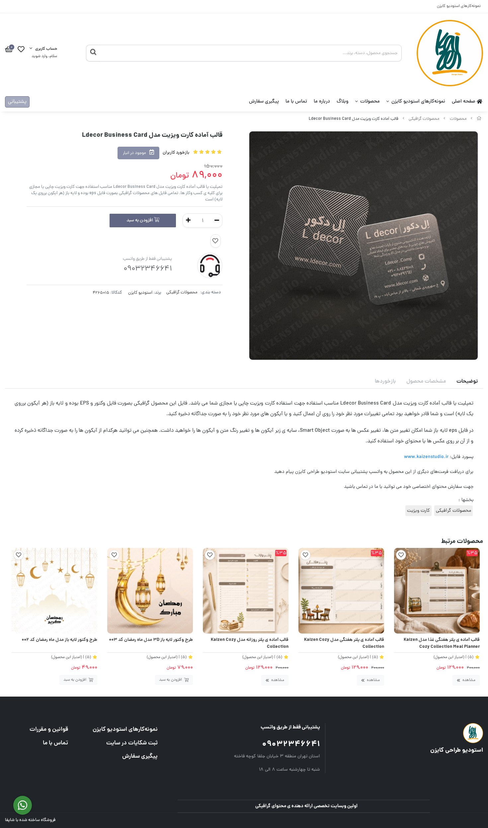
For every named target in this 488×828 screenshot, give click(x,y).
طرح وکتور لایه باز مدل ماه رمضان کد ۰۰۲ (59, 640)
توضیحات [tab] (467, 382)
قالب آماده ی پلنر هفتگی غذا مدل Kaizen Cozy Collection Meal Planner (442, 643)
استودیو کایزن (140, 293)
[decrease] (216, 220)
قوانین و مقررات (49, 729)
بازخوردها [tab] (385, 382)
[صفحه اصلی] (479, 119)
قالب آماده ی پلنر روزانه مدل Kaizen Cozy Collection (249, 643)
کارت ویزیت (418, 510)
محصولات (370, 102)
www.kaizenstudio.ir (426, 457)
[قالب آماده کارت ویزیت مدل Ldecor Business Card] (422, 733)
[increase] (188, 220)
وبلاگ (343, 102)
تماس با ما (296, 102)
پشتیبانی (17, 102)
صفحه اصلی (464, 102)
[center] (93, 53)
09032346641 (291, 744)
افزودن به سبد (140, 220)
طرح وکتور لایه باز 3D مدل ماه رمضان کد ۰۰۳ (151, 640)
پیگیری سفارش (264, 102)
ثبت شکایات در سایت (132, 743)
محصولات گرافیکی (424, 119)
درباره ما (322, 102)
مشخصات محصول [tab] (426, 382)
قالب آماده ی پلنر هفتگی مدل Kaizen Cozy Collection (344, 643)
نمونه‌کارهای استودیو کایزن (459, 7)
